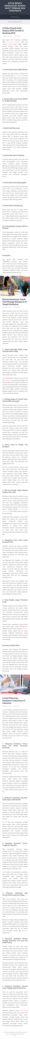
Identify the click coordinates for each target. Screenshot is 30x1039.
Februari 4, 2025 (6, 706)
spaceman (24, 628)
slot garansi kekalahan (13, 42)
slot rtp (23, 1010)
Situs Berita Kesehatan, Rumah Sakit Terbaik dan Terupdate (15, 7)
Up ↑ (15, 1035)
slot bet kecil (8, 380)
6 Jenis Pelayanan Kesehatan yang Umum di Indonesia (13, 700)
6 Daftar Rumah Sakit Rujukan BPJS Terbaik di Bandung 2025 (13, 30)
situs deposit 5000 (19, 75)
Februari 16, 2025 (7, 36)
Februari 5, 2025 (6, 307)
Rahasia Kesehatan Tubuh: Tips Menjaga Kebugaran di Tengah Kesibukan (14, 302)
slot (20, 751)
